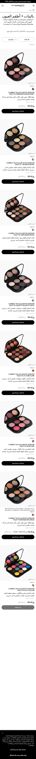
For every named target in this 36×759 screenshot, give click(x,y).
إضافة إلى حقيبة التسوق (18, 111)
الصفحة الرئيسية (30, 31)
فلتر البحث (26, 39)
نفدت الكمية (18, 607)
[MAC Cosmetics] (18, 5)
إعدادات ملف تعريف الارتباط (18, 749)
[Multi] (33, 89)
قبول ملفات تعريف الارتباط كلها (18, 755)
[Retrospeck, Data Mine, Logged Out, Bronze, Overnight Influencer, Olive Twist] (33, 514)
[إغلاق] (2, 733)
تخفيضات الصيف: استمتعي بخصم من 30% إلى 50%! (18, 1)
